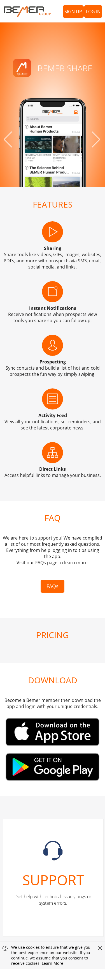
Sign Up (73, 11)
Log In (93, 11)
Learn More (52, 963)
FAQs (52, 586)
